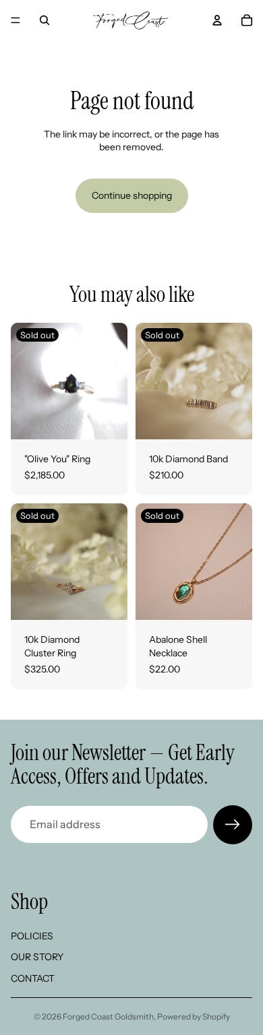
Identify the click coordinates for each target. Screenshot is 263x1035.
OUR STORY (37, 957)
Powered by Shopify (193, 1016)
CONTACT (33, 978)
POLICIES (32, 935)
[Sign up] (232, 824)
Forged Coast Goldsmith (108, 1016)
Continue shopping (132, 195)
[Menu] (15, 20)
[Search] (44, 20)
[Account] (217, 20)
